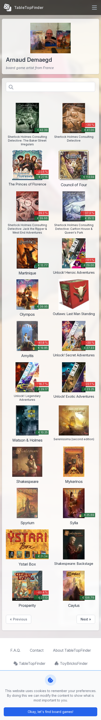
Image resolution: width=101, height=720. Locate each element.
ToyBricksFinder (74, 663)
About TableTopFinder (72, 650)
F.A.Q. (15, 650)
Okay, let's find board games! (50, 712)
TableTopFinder (32, 663)
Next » (86, 619)
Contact (36, 650)
